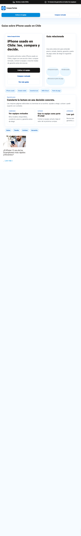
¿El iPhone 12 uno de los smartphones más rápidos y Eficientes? (14, 152)
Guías (8, 130)
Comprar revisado (60, 15)
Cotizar (25, 130)
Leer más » (9, 161)
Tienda (16, 130)
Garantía (34, 130)
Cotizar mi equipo (20, 15)
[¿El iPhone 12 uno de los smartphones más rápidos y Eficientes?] (14, 141)
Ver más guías (24, 82)
